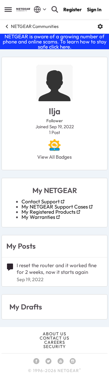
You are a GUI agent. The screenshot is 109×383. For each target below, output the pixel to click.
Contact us (54, 338)
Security (54, 346)
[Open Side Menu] (8, 9)
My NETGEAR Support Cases (54, 206)
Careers (54, 342)
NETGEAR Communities (34, 26)
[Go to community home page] (23, 9)
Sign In (94, 9)
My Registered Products (48, 212)
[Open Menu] (100, 26)
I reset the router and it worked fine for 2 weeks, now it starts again (57, 268)
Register (72, 9)
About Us (54, 333)
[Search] (54, 9)
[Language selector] (40, 9)
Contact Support (40, 201)
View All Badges (54, 156)
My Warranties (38, 217)
